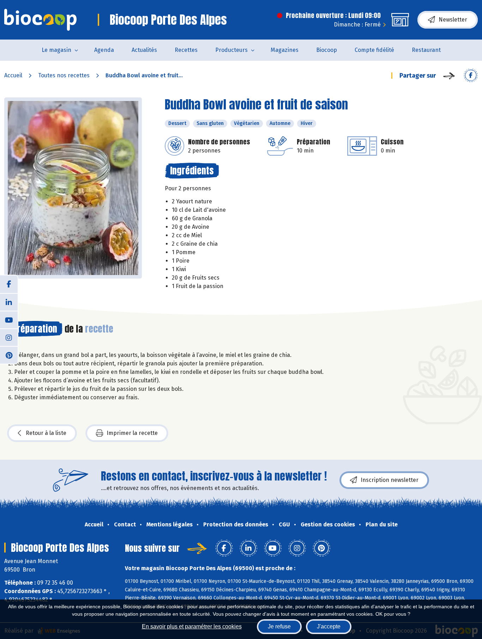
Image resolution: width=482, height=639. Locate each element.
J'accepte (329, 626)
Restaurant (426, 50)
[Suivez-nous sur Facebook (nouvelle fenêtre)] (9, 284)
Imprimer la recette (132, 433)
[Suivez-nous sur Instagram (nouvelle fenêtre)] (9, 337)
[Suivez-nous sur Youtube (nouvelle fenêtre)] (9, 319)
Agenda (104, 50)
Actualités (144, 50)
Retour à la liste (46, 433)
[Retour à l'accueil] (40, 20)
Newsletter (453, 19)
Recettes (186, 50)
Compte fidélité (374, 50)
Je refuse (279, 626)
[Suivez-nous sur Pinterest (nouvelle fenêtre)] (9, 355)
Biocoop (326, 50)
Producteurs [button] (231, 50)
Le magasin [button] (56, 50)
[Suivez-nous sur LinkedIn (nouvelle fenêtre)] (9, 302)
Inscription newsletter (389, 480)
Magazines (285, 50)
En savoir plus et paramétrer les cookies (192, 626)
